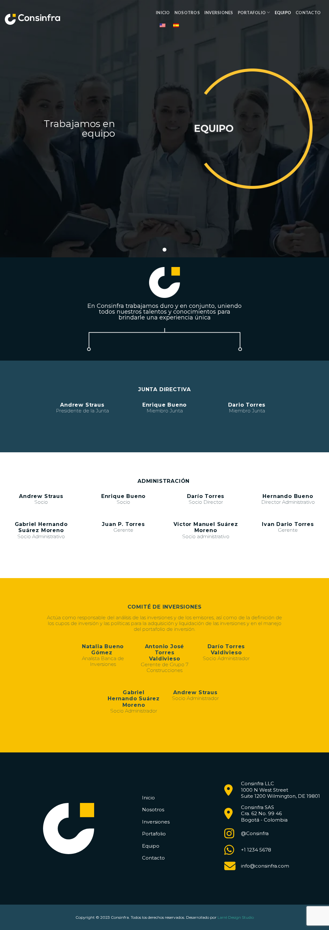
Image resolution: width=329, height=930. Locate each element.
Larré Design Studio (236, 917)
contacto (308, 12)
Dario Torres (247, 405)
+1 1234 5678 (256, 850)
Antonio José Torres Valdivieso (164, 652)
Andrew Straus (82, 405)
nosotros (187, 12)
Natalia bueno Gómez (103, 649)
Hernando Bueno (287, 496)
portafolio (252, 12)
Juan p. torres (123, 524)
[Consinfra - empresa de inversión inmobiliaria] (32, 19)
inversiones (218, 12)
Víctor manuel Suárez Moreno (205, 527)
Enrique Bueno (164, 405)
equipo (283, 12)
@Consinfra (255, 833)
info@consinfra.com (265, 866)
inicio (163, 12)
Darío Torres (206, 496)
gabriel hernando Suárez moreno (41, 527)
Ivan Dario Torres (288, 524)
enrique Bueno (123, 496)
